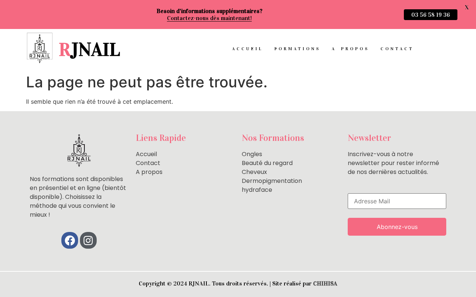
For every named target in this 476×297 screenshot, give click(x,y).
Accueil (247, 48)
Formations (297, 48)
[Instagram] (88, 240)
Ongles (252, 154)
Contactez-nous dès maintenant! (209, 18)
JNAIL (89, 49)
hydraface (257, 189)
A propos (350, 48)
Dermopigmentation (272, 181)
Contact (397, 48)
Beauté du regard (267, 163)
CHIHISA (325, 283)
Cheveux (254, 172)
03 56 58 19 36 (430, 14)
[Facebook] (69, 240)
